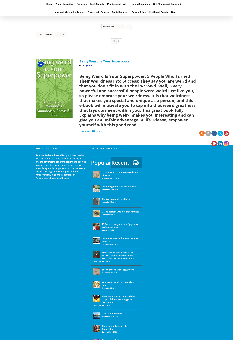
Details (97, 131)
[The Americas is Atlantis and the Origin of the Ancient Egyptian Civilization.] (96, 298)
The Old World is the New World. (118, 269)
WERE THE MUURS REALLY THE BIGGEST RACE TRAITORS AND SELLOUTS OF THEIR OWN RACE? (119, 255)
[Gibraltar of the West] (96, 315)
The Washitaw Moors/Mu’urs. (117, 199)
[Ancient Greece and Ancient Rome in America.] (96, 240)
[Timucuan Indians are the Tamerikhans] (96, 328)
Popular (101, 162)
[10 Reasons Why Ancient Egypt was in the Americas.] (96, 226)
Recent (120, 162)
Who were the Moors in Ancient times (118, 284)
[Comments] (135, 162)
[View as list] (119, 41)
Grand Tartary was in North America (120, 211)
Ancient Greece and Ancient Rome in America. (120, 240)
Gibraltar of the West (112, 313)
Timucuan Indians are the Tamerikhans (115, 328)
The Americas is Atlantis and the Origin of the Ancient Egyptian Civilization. (118, 299)
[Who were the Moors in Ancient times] (96, 284)
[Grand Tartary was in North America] (96, 213)
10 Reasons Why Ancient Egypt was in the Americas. (120, 226)
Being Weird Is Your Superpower (105, 61)
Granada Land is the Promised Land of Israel (120, 174)
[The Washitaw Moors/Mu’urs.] (96, 201)
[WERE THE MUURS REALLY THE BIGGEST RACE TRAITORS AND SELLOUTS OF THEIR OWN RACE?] (96, 254)
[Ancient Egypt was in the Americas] (96, 188)
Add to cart (85, 131)
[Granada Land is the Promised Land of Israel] (96, 174)
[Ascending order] (128, 27)
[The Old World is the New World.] (96, 271)
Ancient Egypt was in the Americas (119, 186)
